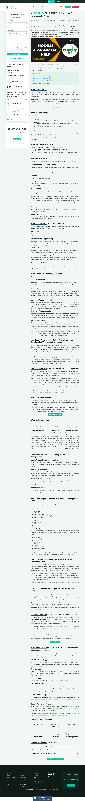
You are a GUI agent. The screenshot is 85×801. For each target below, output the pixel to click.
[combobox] (9, 27)
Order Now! (17, 139)
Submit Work (55, 642)
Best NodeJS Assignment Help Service (42, 78)
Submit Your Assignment (56, 758)
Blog (53, 6)
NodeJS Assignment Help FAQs (41, 83)
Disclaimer (8, 779)
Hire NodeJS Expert (56, 414)
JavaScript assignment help (61, 713)
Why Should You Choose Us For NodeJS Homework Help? (47, 80)
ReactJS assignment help (47, 713)
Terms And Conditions (24, 781)
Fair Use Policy (23, 784)
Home (24, 6)
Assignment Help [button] (31, 6)
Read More (9, 119)
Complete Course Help (44, 6)
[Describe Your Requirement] (17, 40)
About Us (36, 775)
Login (68, 6)
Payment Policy (23, 775)
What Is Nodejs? (37, 73)
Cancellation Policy (24, 779)
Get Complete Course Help (17, 58)
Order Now (51, 1)
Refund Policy (23, 777)
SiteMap (7, 784)
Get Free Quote (17, 54)
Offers (76, 6)
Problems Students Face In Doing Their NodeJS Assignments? (48, 76)
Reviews (59, 6)
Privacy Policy (23, 786)
